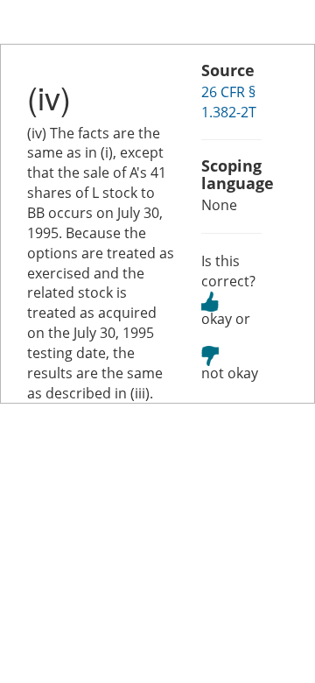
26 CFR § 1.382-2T (228, 102)
